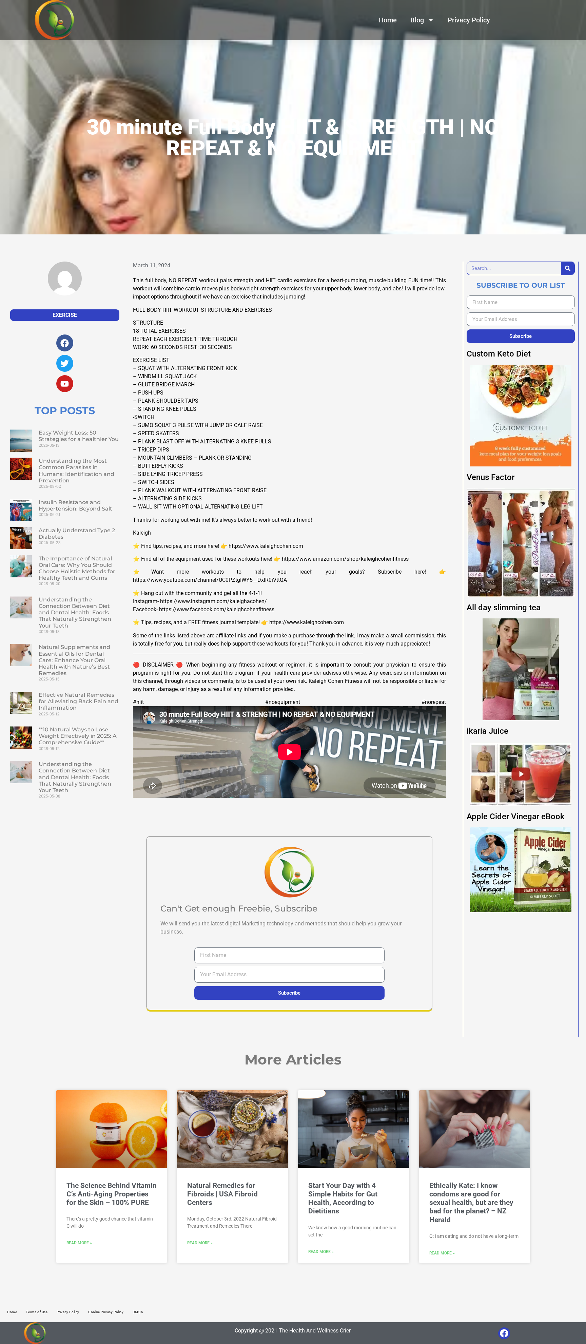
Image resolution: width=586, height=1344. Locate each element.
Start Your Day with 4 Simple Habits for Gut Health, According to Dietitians (342, 1198)
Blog (417, 20)
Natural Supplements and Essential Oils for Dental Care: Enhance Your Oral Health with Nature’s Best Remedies (74, 660)
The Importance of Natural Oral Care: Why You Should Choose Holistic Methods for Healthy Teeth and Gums (77, 568)
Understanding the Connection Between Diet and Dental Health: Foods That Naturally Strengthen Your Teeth (75, 612)
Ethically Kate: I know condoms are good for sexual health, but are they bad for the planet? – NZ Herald (471, 1203)
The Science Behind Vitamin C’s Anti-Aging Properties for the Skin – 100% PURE (111, 1194)
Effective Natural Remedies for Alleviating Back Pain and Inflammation (78, 701)
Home (388, 20)
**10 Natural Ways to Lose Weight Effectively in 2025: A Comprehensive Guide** (78, 736)
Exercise (65, 315)
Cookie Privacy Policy (106, 1312)
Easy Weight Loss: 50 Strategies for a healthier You (79, 435)
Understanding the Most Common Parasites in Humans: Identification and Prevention (76, 471)
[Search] (567, 268)
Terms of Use (36, 1312)
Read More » (79, 1243)
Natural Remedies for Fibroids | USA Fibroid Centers (222, 1194)
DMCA (138, 1312)
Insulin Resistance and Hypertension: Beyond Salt (75, 505)
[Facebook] (504, 1333)
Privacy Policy (469, 20)
